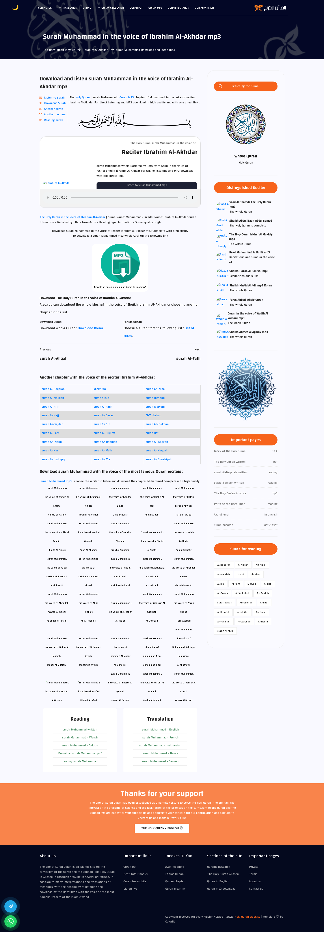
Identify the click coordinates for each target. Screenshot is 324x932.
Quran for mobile (134, 881)
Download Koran (91, 328)
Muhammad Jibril (152, 665)
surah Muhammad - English (160, 729)
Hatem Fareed (184, 514)
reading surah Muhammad (80, 761)
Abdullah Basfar (183, 585)
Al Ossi (88, 585)
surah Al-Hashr (51, 450)
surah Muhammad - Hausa (160, 753)
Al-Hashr (263, 621)
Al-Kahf (236, 583)
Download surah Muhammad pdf (80, 753)
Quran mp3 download (221, 889)
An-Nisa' (261, 564)
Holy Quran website (247, 917)
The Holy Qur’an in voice (59, 50)
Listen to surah (54, 98)
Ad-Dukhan (246, 602)
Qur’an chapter (175, 881)
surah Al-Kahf (103, 407)
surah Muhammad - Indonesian (160, 745)
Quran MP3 (126, 97)
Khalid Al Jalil (152, 514)
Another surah (53, 109)
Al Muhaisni (120, 665)
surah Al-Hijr (50, 407)
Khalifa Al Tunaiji (57, 550)
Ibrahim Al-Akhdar (95, 50)
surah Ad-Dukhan (157, 424)
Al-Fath (264, 602)
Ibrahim (255, 574)
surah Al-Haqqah (157, 450)
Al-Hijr (220, 583)
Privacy (253, 867)
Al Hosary (57, 700)
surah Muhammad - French (160, 737)
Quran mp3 (155, 7)
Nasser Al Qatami (120, 700)
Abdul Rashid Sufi (120, 585)
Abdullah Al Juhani (57, 620)
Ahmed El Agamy (57, 514)
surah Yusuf (101, 398)
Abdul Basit (56, 585)
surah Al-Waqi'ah (157, 442)
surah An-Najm (52, 442)
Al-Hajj (268, 583)
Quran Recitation (178, 7)
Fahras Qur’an (174, 874)
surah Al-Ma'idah (53, 398)
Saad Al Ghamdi (88, 550)
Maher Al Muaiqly (56, 665)
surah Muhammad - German (160, 761)
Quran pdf (136, 7)
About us (255, 881)
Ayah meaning (174, 867)
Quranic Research (112, 7)
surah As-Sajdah (52, 424)
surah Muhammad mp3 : (57, 481)
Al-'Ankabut (153, 415)
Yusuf (240, 574)
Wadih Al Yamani (152, 700)
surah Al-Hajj (50, 415)
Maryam (252, 583)
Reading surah (53, 120)
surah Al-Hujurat (104, 433)
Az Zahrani (152, 585)
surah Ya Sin (102, 424)
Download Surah (55, 103)
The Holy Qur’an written (223, 874)
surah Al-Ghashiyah (158, 459)
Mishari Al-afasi (88, 700)
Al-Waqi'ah (244, 621)
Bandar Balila (120, 514)
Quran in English (218, 881)
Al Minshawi (183, 665)
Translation (69, 7)
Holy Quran (82, 97)
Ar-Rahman (223, 621)
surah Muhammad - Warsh (80, 737)
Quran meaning (175, 889)
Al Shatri (151, 550)
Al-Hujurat (223, 612)
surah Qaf (152, 433)
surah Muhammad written (80, 729)
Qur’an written (204, 7)
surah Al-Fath (51, 433)
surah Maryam (155, 407)
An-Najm (261, 612)
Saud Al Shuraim (120, 550)
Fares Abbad (184, 620)
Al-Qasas (222, 593)
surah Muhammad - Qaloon (80, 745)
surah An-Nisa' (155, 389)
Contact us (45, 7)
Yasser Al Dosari (183, 700)
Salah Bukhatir (184, 550)
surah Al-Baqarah (53, 389)
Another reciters (55, 114)
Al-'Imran (100, 389)
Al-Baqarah (224, 564)
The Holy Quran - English (160, 828)
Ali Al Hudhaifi (88, 620)
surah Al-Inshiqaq (53, 459)
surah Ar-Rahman (105, 442)
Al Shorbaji (152, 620)
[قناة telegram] (10, 906)
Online (87, 7)
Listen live (130, 889)
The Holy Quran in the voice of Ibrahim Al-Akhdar (73, 217)
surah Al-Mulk (103, 450)
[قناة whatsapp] (10, 921)
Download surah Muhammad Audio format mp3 (120, 287)
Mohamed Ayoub (88, 665)
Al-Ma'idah (223, 574)
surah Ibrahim (155, 398)
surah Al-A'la (102, 459)
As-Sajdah (263, 593)
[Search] (220, 86)
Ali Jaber (120, 620)
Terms (253, 874)
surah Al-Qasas (104, 415)
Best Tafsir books (135, 874)
